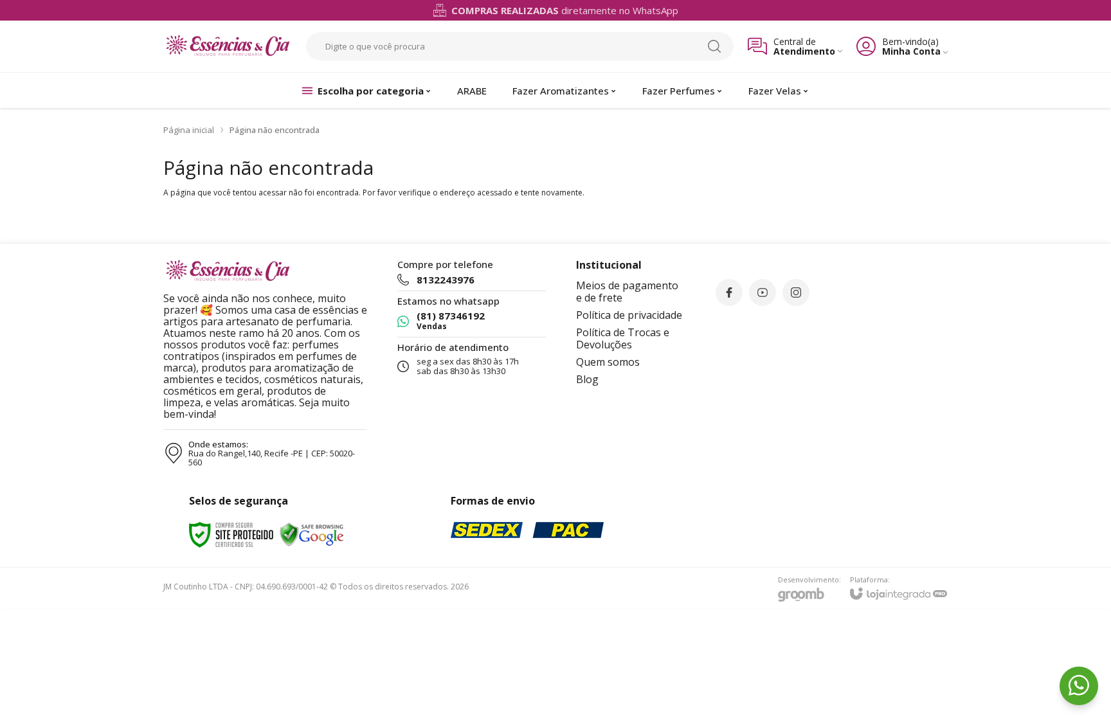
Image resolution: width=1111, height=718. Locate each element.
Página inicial (188, 130)
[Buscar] (714, 46)
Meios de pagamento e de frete (627, 291)
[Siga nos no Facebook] (729, 292)
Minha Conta (911, 51)
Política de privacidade (629, 315)
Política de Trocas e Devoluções (622, 338)
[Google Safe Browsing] (312, 533)
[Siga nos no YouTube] (762, 292)
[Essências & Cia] (227, 46)
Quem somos (608, 362)
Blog (587, 379)
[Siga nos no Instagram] (795, 292)
